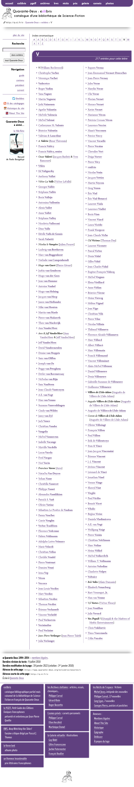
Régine (95, 513)
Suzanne (51, 405)
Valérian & (49, 135)
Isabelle (47, 441)
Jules (94, 83)
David (50, 347)
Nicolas (95, 172)
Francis (46, 146)
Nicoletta (49, 223)
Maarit (97, 130)
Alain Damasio (107, 582)
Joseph (46, 363)
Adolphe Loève (51, 541)
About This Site (16, 113)
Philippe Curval (56, 695)
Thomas (47, 604)
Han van (96, 597)
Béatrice (47, 130)
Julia (46, 640)
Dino (44, 228)
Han (47, 400)
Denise (49, 352)
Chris (97, 627)
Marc (50, 254)
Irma (43, 572)
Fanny (46, 515)
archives (45, 3)
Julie (94, 613)
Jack (44, 421)
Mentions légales (102, 718)
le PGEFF (7, 708)
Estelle (50, 233)
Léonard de (97, 472)
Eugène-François (101, 271)
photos (110, 3)
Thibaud (98, 329)
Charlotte (97, 571)
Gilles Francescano (57, 744)
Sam (47, 358)
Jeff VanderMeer (65, 337)
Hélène (95, 303)
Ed (46, 171)
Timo (97, 633)
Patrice (95, 135)
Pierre (49, 317)
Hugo (48, 275)
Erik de (98, 440)
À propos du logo (101, 741)
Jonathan (96, 477)
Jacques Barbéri (62, 156)
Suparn (96, 67)
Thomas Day (108, 240)
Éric (92, 193)
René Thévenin (58, 140)
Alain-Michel (100, 366)
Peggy (49, 368)
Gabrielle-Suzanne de (105, 381)
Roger (45, 88)
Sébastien (48, 599)
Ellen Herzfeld (55, 722)
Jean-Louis (48, 588)
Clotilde (46, 557)
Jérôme (96, 466)
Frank (96, 229)
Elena (96, 282)
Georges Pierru (101, 705)
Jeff (47, 342)
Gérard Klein (54, 700)
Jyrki (46, 104)
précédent (19, 85)
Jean (47, 281)
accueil (9, 3)
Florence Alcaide (103, 334)
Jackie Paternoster (57, 749)
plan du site (18, 35)
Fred (45, 457)
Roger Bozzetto (56, 705)
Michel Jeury (99, 691)
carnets (97, 3)
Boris (45, 197)
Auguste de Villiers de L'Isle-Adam (108, 419)
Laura (95, 224)
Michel (46, 120)
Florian (96, 99)
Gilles (94, 261)
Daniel (97, 371)
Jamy (45, 415)
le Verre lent (9, 745)
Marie (45, 546)
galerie (85, 3)
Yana (45, 93)
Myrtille (47, 447)
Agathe (47, 109)
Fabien (48, 536)
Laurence (97, 125)
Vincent (47, 614)
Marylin (95, 88)
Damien (46, 567)
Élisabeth (99, 587)
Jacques (47, 296)
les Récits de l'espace (103, 687)
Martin (47, 99)
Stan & (95, 445)
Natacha (49, 473)
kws (56, 3)
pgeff (33, 3)
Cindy (48, 410)
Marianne (96, 114)
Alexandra (50, 494)
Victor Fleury (107, 602)
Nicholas (48, 379)
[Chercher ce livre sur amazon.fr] (16, 154)
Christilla (48, 483)
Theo (49, 322)
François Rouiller (56, 753)
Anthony (46, 176)
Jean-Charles (98, 266)
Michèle (47, 114)
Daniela (99, 519)
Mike (47, 307)
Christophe (48, 72)
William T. (99, 561)
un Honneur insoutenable (15, 758)
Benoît (95, 503)
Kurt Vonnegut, (98, 592)
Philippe (46, 489)
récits (66, 3)
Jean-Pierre (98, 78)
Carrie (46, 520)
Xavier (95, 109)
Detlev (51, 373)
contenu (20, 80)
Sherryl (94, 487)
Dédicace (98, 736)
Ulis (93, 93)
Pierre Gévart (64, 265)
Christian (47, 426)
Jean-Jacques (101, 451)
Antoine (47, 286)
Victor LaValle (62, 181)
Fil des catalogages (15, 103)
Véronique (48, 78)
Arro (59, 468)
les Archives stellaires (58, 687)
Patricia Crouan (100, 120)
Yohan (45, 478)
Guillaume (99, 387)
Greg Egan (98, 701)
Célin (95, 638)
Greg (94, 188)
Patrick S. (46, 499)
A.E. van (95, 524)
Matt (45, 593)
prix (75, 3)
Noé (44, 462)
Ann (48, 328)
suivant (20, 90)
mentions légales (40, 657)
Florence (48, 530)
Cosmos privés (54, 713)
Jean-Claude (51, 389)
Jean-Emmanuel (107, 72)
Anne (44, 212)
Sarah (46, 239)
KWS (6, 728)
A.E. (45, 394)
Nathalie (53, 260)
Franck (98, 355)
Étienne (48, 609)
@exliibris (20, 98)
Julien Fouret (66, 244)
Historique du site (15, 108)
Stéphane (47, 192)
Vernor (95, 482)
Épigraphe (98, 732)
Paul (46, 619)
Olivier (46, 504)
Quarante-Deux (32, 22)
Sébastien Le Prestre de (55, 510)
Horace (96, 104)
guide (21, 75)
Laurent (95, 203)
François (96, 430)
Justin (49, 270)
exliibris (21, 3)
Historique (99, 727)
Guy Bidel (53, 740)
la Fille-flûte (19, 131)
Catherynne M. (51, 125)
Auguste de (107, 410)
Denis (94, 256)
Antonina (49, 202)
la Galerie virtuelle (56, 735)
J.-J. (94, 461)
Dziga (95, 156)
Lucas (45, 452)
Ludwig (50, 249)
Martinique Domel (57, 727)
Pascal (95, 250)
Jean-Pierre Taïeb (71, 635)
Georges (46, 186)
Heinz (95, 298)
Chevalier (95, 151)
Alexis (45, 207)
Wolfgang (96, 529)
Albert (95, 345)
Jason (49, 301)
